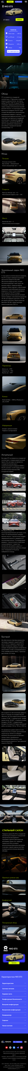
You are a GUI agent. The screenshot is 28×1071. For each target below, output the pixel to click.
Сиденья (5, 1020)
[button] (14, 983)
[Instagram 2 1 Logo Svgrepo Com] (21, 1047)
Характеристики (8, 983)
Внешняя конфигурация (10, 1004)
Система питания (8, 989)
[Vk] (14, 1047)
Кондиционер (6, 1015)
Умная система (7, 1026)
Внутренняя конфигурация (11, 1010)
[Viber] (18, 1047)
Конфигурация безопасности (12, 999)
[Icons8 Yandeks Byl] (10, 1047)
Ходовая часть (7, 994)
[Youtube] (6, 1047)
